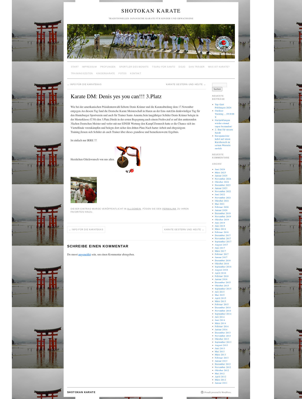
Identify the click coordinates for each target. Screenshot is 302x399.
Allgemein (134, 209)
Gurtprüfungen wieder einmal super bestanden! (223, 123)
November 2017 (223, 238)
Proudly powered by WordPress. (217, 392)
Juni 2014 (220, 320)
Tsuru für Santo (163, 67)
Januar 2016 (221, 279)
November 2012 (223, 367)
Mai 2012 (220, 373)
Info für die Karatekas (84, 84)
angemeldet (84, 254)
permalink (169, 209)
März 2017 (220, 250)
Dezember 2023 (223, 185)
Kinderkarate (105, 73)
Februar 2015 (222, 304)
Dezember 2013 (223, 332)
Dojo (182, 67)
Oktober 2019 (222, 219)
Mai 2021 (220, 203)
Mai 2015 (220, 294)
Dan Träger (197, 67)
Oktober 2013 (222, 338)
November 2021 (223, 197)
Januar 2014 (221, 329)
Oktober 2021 (222, 200)
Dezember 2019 (223, 213)
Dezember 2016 (223, 260)
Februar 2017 (222, 254)
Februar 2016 (222, 276)
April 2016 (220, 272)
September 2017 (223, 241)
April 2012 (220, 376)
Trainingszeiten (82, 73)
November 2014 (223, 310)
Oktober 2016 (222, 263)
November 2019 (223, 216)
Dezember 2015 (223, 282)
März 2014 (220, 323)
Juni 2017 (220, 247)
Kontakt (135, 73)
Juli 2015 (220, 291)
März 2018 (220, 229)
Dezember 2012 (223, 364)
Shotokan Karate (151, 10)
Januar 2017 (221, 257)
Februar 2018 (222, 232)
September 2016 (223, 266)
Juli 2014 (220, 316)
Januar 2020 (221, 210)
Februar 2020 (222, 207)
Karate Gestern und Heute (186, 84)
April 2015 (220, 298)
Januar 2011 (221, 382)
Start (75, 67)
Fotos (122, 73)
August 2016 (221, 269)
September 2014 (223, 313)
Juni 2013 (220, 348)
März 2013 (220, 354)
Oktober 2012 (222, 370)
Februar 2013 (222, 357)
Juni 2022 (220, 194)
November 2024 (223, 178)
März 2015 (220, 301)
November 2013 (223, 335)
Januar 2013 (221, 360)
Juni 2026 (220, 169)
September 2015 (223, 288)
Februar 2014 (222, 326)
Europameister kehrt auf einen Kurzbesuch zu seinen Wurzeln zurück (223, 142)
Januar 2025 (221, 175)
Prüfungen (108, 67)
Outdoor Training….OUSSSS (224, 113)
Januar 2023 (221, 188)
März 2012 (220, 379)
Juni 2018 (220, 225)
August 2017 (221, 244)
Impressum (89, 67)
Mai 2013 (220, 351)
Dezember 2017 (223, 235)
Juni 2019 (220, 222)
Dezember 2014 (223, 307)
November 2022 (223, 191)
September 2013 (223, 342)
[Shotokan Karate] (151, 43)
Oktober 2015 (222, 285)
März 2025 (220, 172)
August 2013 (221, 345)
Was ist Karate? (219, 67)
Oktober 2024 (222, 181)
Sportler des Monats (134, 67)
